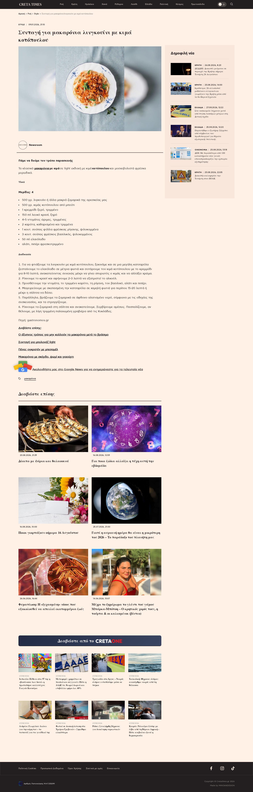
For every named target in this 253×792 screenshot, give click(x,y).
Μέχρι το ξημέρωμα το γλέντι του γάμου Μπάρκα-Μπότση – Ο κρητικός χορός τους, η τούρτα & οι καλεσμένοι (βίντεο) (125, 609)
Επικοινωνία (113, 768)
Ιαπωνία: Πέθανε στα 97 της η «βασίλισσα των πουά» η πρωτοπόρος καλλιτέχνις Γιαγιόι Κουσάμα (34, 683)
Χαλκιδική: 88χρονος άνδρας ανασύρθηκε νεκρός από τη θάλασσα (143, 682)
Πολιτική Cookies (27, 768)
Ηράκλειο (89, 4)
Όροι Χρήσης (75, 768)
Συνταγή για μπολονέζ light (36, 342)
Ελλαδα (199, 108)
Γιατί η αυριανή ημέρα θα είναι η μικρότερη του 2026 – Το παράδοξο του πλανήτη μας (126, 534)
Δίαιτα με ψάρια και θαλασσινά (43, 461)
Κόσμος (179, 4)
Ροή (62, 4)
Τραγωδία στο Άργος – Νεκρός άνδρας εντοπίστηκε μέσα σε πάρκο (108, 682)
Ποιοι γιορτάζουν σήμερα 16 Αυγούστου (48, 532)
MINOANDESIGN (227, 786)
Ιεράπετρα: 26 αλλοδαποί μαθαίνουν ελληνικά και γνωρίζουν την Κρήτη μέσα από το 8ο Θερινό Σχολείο (210, 92)
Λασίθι (134, 4)
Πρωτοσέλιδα (197, 4)
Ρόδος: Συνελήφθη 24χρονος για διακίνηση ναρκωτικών (106, 728)
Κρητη (198, 65)
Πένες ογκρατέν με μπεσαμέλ (38, 349)
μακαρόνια (41, 168)
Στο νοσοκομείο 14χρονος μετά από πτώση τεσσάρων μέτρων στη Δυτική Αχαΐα (211, 113)
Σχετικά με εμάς (94, 768)
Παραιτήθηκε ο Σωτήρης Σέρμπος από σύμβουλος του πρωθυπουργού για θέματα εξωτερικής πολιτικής (211, 135)
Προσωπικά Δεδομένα (52, 768)
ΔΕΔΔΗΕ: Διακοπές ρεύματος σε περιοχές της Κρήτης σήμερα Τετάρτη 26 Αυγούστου (210, 71)
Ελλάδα (148, 4)
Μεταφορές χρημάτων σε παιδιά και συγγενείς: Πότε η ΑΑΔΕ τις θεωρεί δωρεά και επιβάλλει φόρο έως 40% (71, 683)
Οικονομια (201, 150)
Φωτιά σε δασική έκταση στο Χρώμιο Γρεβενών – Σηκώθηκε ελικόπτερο (71, 729)
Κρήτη (74, 4)
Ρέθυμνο (119, 4)
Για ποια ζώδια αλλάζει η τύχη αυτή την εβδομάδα (123, 463)
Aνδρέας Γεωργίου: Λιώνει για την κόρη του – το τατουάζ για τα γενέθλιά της (34, 729)
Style (21, 25)
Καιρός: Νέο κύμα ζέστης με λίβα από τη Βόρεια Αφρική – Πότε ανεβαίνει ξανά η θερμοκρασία (144, 731)
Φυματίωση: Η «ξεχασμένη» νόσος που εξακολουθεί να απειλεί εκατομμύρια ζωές (51, 606)
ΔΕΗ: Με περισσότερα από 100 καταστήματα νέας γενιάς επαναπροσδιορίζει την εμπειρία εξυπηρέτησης (211, 157)
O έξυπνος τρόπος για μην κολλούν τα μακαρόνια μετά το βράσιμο (63, 334)
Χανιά (104, 4)
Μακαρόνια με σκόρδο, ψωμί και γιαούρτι (46, 357)
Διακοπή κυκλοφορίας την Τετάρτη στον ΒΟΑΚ (208, 177)
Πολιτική (164, 4)
